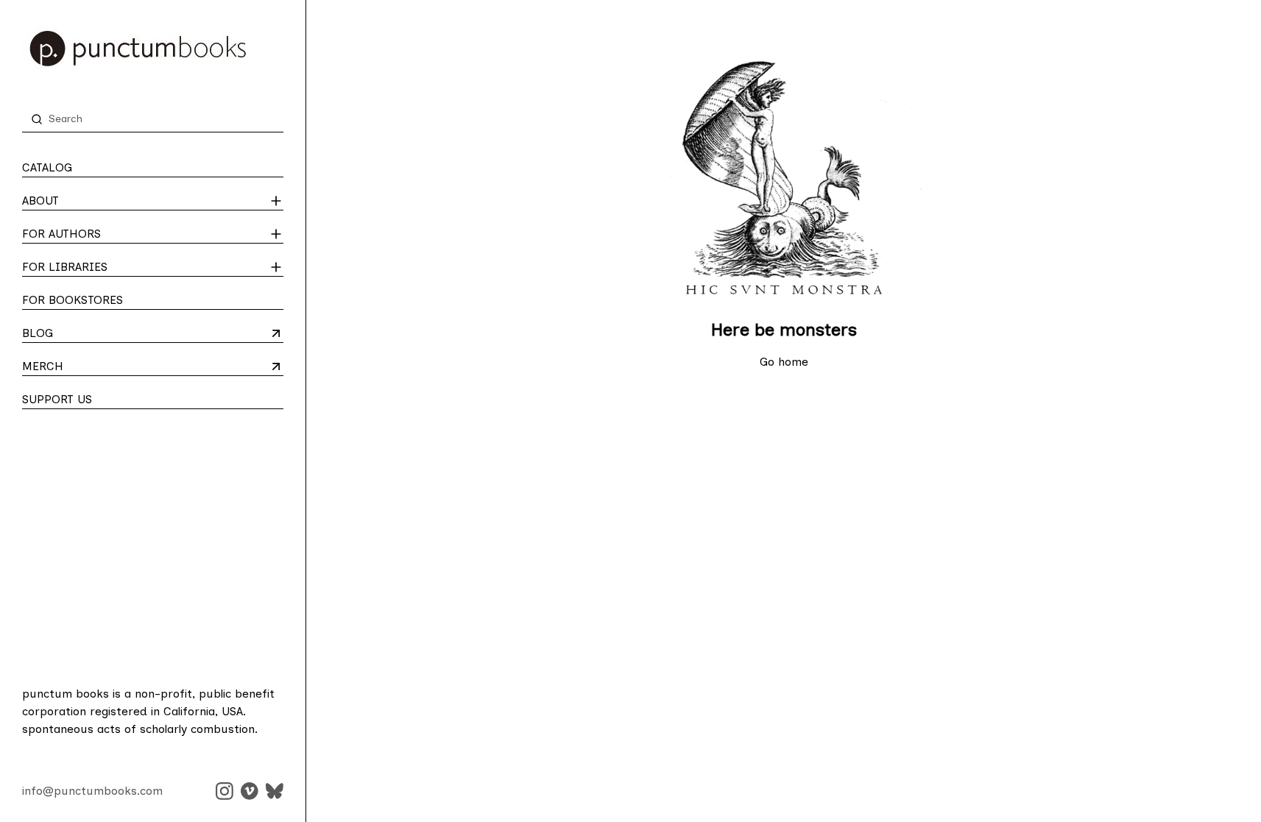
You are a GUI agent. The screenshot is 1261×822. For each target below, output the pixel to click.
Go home (784, 362)
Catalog (47, 167)
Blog (80, 334)
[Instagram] (224, 791)
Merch (80, 367)
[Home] (152, 48)
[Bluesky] (274, 791)
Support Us (57, 399)
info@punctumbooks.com (92, 791)
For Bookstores (72, 300)
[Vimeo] (249, 791)
